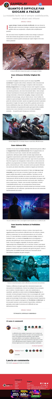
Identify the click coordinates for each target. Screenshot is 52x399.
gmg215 (29, 21)
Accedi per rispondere (37, 345)
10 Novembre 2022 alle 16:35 (37, 328)
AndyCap (17, 350)
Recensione (18, 381)
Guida (16, 386)
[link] (26, 394)
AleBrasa (14, 328)
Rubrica (17, 385)
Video (16, 383)
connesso (14, 363)
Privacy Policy (30, 385)
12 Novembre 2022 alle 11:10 (37, 350)
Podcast (17, 388)
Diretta (28, 383)
